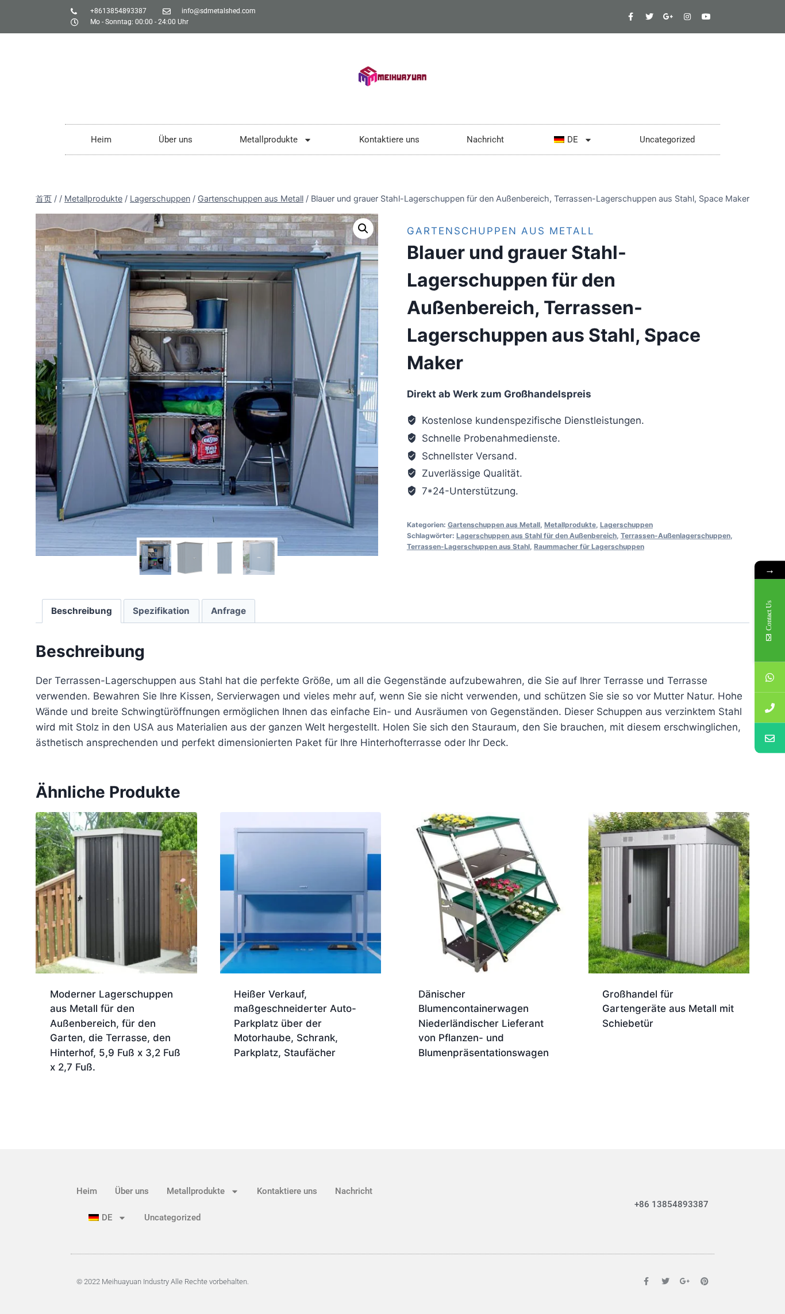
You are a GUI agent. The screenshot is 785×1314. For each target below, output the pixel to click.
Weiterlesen (263, 1089)
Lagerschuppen (626, 524)
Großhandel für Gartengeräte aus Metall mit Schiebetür (668, 1008)
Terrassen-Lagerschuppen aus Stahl (468, 546)
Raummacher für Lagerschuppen (589, 546)
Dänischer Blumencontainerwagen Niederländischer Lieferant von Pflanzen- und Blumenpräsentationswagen (483, 1023)
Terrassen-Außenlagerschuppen (675, 535)
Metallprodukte (269, 139)
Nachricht (485, 139)
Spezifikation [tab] (161, 610)
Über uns (176, 139)
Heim (101, 139)
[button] (363, 228)
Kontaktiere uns (389, 139)
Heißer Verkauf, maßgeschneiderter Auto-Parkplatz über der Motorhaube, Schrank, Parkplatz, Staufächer (295, 1023)
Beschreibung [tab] (81, 610)
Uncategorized (667, 139)
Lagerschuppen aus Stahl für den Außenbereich (536, 535)
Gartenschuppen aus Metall (501, 231)
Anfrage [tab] (228, 610)
